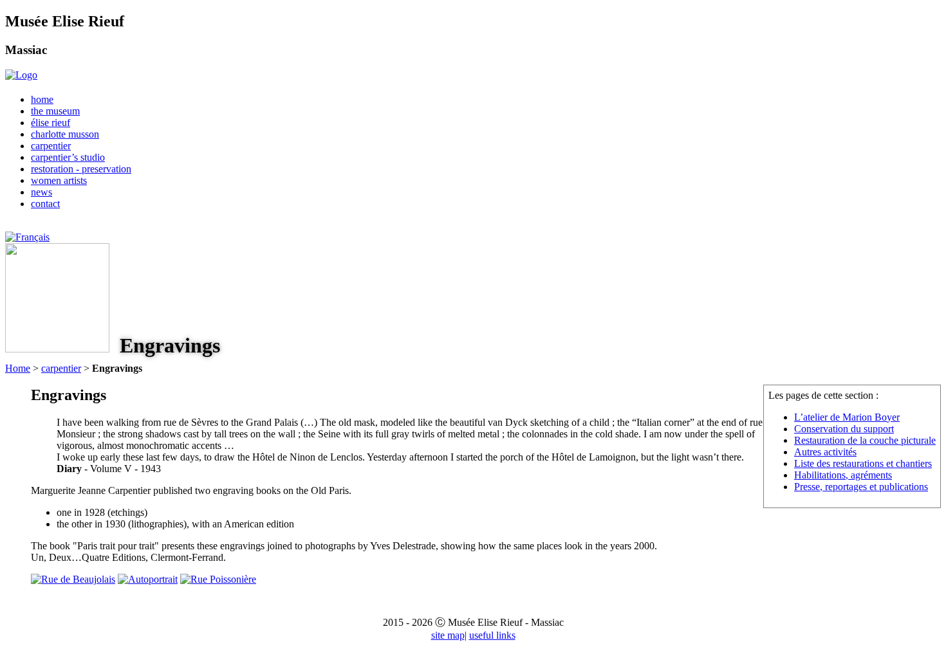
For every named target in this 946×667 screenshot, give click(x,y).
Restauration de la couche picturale (865, 440)
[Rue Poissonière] (218, 579)
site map (448, 635)
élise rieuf (50, 122)
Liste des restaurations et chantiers (863, 463)
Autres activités (825, 451)
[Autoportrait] (148, 579)
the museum (55, 110)
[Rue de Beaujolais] (73, 579)
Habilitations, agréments (843, 475)
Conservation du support (844, 428)
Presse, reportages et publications (861, 486)
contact (45, 203)
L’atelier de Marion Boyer (847, 417)
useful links (492, 635)
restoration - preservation (81, 168)
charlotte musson (65, 134)
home (42, 99)
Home (17, 368)
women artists (59, 180)
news (41, 192)
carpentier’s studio (68, 157)
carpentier (51, 145)
